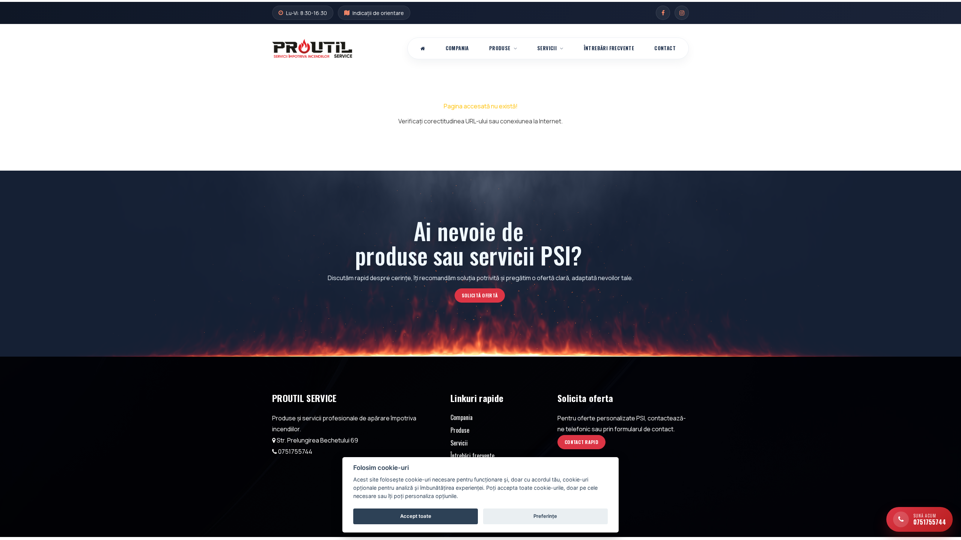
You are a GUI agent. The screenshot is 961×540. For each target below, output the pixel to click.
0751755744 (295, 451)
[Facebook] (663, 13)
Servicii (547, 48)
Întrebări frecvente (609, 48)
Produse (500, 48)
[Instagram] (682, 13)
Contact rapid (581, 442)
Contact (665, 48)
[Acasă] (422, 48)
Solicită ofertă (480, 295)
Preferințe (545, 516)
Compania (457, 48)
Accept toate (415, 516)
